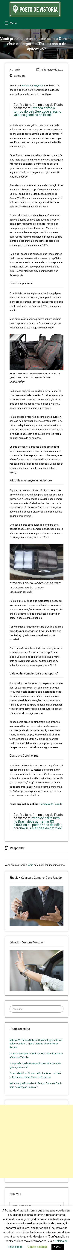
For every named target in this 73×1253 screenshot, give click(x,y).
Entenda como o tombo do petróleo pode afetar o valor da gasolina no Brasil (37, 111)
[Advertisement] (36, 1141)
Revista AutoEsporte (32, 85)
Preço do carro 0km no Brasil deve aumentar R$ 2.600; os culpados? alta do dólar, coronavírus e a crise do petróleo (37, 823)
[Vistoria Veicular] (36, 970)
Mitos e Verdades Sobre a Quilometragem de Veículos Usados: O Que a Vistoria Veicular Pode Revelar (36, 1044)
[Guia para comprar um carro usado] (36, 905)
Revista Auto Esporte (51, 804)
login (30, 865)
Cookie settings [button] (37, 1247)
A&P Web (15, 69)
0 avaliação (19, 75)
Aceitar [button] (57, 1247)
